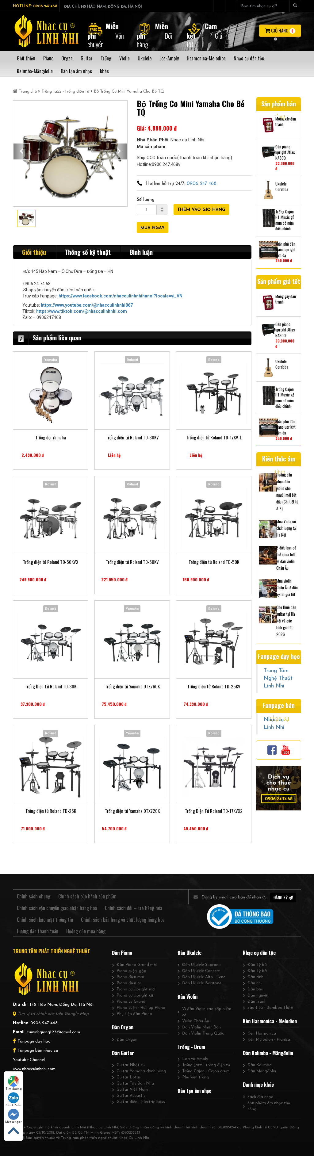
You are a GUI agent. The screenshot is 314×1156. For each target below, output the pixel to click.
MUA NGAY (152, 228)
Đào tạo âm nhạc (194, 1090)
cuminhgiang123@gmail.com (53, 1032)
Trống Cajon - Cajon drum (206, 1071)
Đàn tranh (256, 1002)
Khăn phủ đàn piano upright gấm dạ (285, 249)
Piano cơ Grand (131, 1002)
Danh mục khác (258, 1084)
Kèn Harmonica (261, 1033)
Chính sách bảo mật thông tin (45, 919)
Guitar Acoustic (131, 1096)
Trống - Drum (191, 1047)
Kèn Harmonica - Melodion (270, 1021)
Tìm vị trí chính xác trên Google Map (53, 1014)
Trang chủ (27, 92)
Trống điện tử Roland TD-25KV (213, 686)
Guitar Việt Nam (132, 1090)
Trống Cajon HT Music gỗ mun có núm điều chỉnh (284, 220)
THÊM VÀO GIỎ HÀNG (201, 210)
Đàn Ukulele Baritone (201, 983)
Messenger (13, 1122)
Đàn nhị (254, 983)
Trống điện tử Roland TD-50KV (132, 562)
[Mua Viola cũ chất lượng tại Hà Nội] (268, 528)
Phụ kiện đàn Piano (134, 1014)
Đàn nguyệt (258, 995)
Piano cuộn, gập (131, 971)
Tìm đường (14, 1089)
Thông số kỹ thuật (88, 252)
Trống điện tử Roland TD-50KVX (50, 562)
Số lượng (146, 199)
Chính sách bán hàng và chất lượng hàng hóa (123, 919)
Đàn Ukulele (189, 952)
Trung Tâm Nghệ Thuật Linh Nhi (278, 678)
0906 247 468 (201, 184)
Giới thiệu (34, 252)
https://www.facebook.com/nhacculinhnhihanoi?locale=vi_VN (120, 295)
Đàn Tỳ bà (257, 965)
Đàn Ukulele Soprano (201, 965)
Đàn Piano (122, 952)
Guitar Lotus (129, 1077)
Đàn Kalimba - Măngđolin (268, 1053)
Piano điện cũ (129, 983)
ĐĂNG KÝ (281, 897)
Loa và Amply (195, 1059)
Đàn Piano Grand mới (137, 965)
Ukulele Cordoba (281, 186)
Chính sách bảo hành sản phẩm (87, 896)
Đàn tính (255, 977)
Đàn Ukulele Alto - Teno (204, 977)
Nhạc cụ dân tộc (259, 952)
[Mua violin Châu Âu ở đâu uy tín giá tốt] (268, 587)
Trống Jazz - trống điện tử (65, 92)
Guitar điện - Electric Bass (141, 1102)
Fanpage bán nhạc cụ (37, 1050)
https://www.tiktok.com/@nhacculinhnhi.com (81, 311)
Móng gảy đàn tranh (285, 121)
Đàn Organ (122, 1027)
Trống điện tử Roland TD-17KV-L (214, 437)
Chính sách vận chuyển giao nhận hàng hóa (57, 908)
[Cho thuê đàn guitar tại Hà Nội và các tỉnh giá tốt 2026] (268, 614)
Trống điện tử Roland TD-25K (50, 811)
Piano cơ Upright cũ (135, 995)
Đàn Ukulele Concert (201, 971)
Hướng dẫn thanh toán (37, 931)
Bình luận (141, 252)
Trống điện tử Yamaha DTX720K (132, 811)
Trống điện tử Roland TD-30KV (132, 437)
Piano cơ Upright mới (136, 989)
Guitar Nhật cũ (131, 1065)
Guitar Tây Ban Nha (135, 1083)
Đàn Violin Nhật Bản (201, 1027)
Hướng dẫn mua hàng (85, 931)
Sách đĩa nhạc (260, 1097)
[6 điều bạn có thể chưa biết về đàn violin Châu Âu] (268, 554)
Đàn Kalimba (259, 1065)
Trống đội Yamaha (50, 437)
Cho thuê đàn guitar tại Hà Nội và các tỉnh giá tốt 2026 (286, 620)
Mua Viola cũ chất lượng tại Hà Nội (286, 528)
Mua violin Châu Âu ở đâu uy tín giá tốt (287, 587)
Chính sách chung (33, 896)
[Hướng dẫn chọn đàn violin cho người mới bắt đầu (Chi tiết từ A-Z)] (268, 481)
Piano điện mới (130, 977)
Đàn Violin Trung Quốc (203, 1033)
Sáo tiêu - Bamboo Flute (270, 1008)
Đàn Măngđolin (261, 1071)
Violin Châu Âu (195, 1021)
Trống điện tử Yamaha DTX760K (132, 686)
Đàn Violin (187, 996)
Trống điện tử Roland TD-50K (214, 562)
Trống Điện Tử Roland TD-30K (50, 686)
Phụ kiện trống (195, 1077)
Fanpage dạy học (33, 1041)
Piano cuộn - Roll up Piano (141, 1008)
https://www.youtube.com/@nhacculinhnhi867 (87, 305)
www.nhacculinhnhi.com (34, 1069)
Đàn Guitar (123, 1053)
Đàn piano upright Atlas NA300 (285, 152)
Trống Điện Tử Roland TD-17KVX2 (214, 811)
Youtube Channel (29, 1060)
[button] (21, 151)
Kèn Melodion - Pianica (268, 1040)
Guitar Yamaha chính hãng (141, 1071)
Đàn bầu (255, 989)
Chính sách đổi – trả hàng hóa (133, 908)
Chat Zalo (13, 1105)
